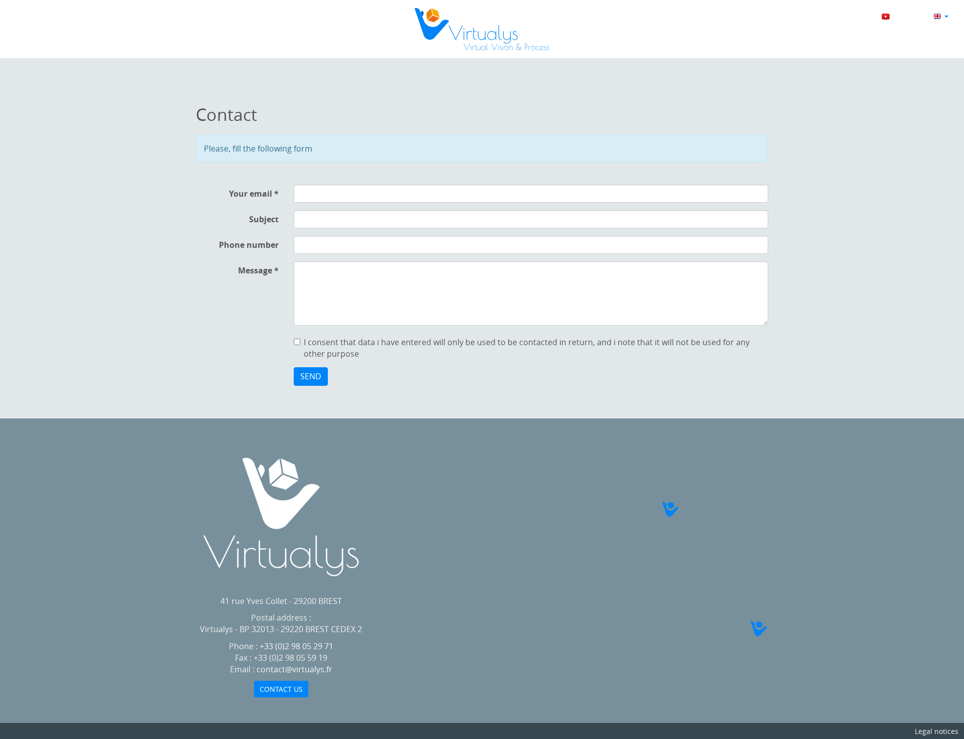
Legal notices (936, 731)
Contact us (281, 689)
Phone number (249, 244)
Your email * (254, 193)
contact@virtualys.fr (294, 669)
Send (310, 376)
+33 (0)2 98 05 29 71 (296, 646)
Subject (264, 219)
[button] (680, 509)
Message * (258, 270)
